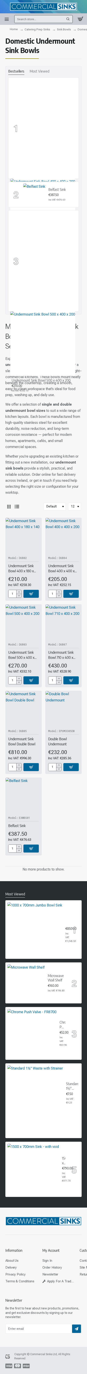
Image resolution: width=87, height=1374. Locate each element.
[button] (31, 594)
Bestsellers (16, 71)
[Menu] (6, 19)
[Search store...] (68, 19)
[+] (18, 592)
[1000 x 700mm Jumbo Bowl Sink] (34, 929)
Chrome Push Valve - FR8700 (62, 1025)
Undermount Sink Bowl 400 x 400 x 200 (61, 569)
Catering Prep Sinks (37, 29)
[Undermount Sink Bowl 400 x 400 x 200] (63, 536)
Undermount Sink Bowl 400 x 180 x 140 (21, 569)
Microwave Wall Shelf (56, 978)
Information (13, 1250)
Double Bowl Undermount (57, 741)
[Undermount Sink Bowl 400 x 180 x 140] (23, 536)
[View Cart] (80, 19)
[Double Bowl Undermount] (63, 709)
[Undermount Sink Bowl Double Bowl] (23, 709)
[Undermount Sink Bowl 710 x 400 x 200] (63, 622)
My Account (51, 1250)
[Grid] (8, 506)
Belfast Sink (57, 189)
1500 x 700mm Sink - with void (63, 1161)
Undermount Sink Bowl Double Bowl (21, 741)
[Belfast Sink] (34, 194)
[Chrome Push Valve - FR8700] (31, 1033)
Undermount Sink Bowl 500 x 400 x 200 (41, 380)
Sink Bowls (64, 29)
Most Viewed (39, 71)
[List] (17, 506)
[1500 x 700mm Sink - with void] (33, 1169)
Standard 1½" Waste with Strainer (72, 1086)
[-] (18, 596)
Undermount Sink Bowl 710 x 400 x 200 (61, 655)
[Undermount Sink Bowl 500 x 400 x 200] (42, 343)
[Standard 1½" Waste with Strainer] (35, 1093)
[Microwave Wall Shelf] (26, 982)
